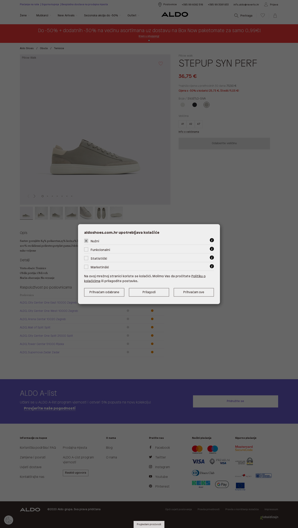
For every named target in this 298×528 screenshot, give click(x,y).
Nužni (95, 241)
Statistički (99, 258)
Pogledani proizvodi (149, 524)
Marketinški (100, 267)
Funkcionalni (100, 250)
